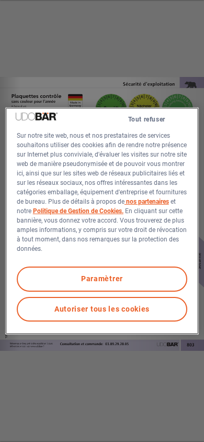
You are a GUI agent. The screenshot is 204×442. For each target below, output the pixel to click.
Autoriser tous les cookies (102, 309)
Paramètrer (102, 278)
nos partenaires (146, 201)
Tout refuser (146, 119)
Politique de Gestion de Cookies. (78, 211)
